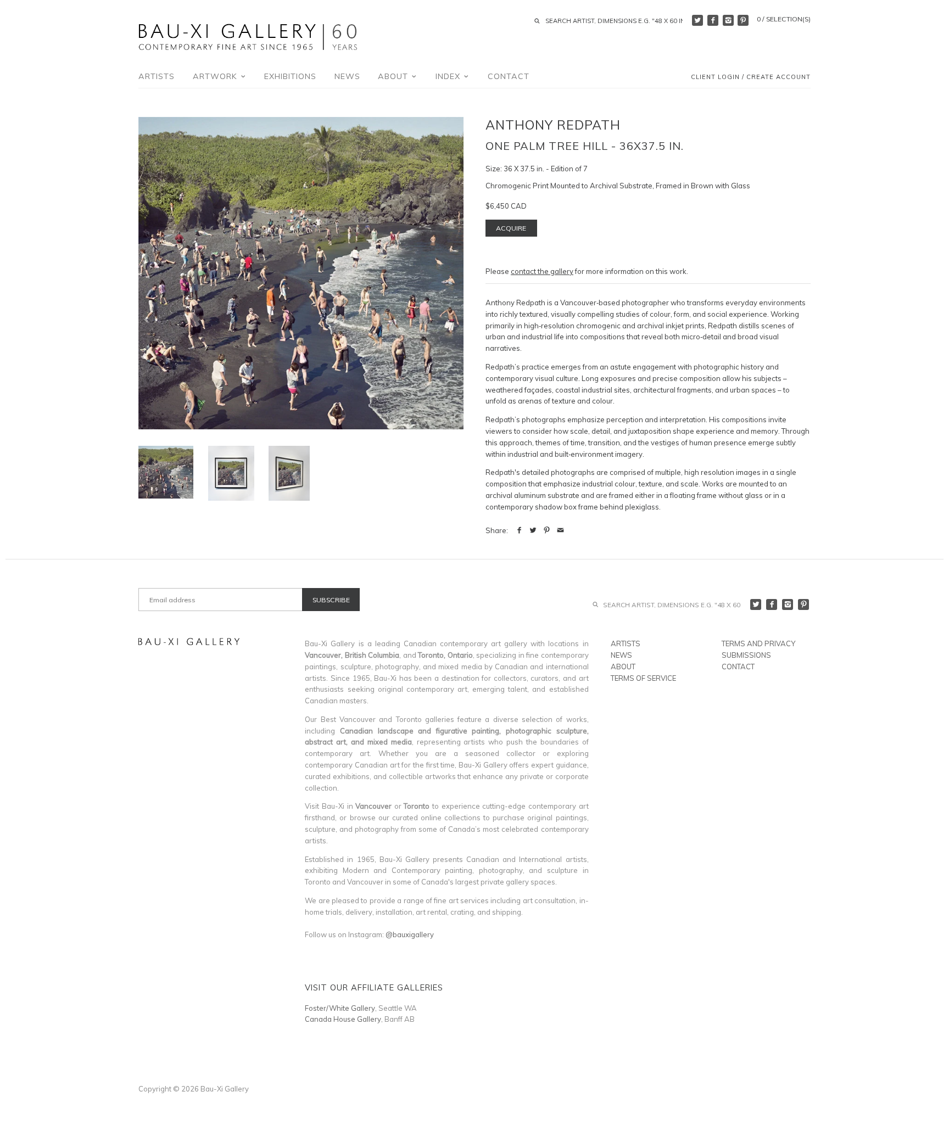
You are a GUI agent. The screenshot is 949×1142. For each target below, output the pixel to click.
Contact (508, 76)
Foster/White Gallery (340, 1008)
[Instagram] (728, 20)
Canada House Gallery (343, 1019)
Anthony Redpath (553, 124)
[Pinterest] (743, 20)
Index (449, 76)
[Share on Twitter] (533, 530)
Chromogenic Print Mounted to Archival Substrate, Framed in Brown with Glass (617, 185)
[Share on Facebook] (519, 530)
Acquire (511, 228)
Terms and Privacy (758, 643)
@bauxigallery (410, 934)
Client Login (715, 77)
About (394, 76)
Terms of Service (643, 678)
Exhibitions (290, 76)
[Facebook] (712, 20)
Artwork (216, 76)
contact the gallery (542, 271)
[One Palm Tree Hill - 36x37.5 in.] (231, 473)
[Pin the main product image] (546, 530)
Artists (156, 76)
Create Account (778, 77)
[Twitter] (697, 20)
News (347, 76)
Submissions (746, 655)
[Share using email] (560, 530)
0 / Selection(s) (784, 19)
